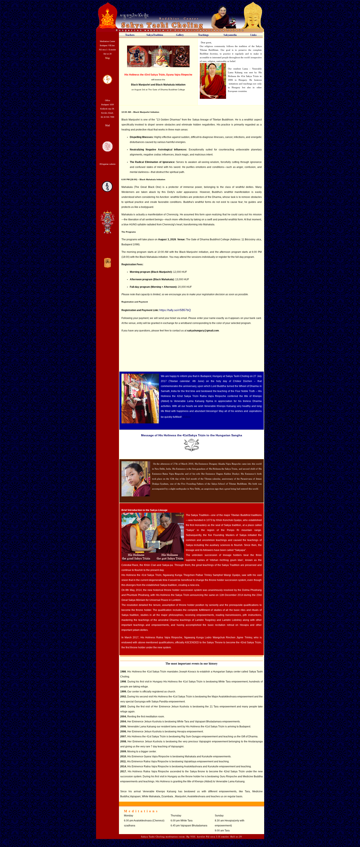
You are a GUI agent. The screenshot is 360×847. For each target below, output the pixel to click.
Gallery (180, 34)
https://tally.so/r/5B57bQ (175, 310)
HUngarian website (107, 164)
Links (253, 34)
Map (107, 58)
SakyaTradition (154, 34)
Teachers (130, 34)
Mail (107, 125)
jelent (5, 842)
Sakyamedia (230, 34)
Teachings (203, 34)
